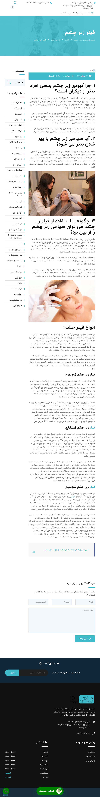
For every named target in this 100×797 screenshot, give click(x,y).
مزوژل (19, 283)
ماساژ (19, 266)
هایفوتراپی (17, 305)
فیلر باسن (17, 212)
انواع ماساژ (17, 130)
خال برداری (17, 175)
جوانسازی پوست (15, 170)
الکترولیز (18, 119)
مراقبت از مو (16, 271)
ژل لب (19, 201)
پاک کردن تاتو (16, 142)
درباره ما (91, 752)
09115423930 (86, 733)
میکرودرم (18, 294)
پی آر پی (18, 147)
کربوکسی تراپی (15, 229)
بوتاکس (18, 136)
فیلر (92, 428)
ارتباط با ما (90, 761)
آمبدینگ (18, 108)
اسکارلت (18, 114)
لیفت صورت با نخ (14, 260)
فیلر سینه (17, 218)
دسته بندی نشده (14, 181)
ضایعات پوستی (15, 207)
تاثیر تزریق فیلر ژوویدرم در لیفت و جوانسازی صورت (66, 549)
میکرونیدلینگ (16, 300)
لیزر (20, 243)
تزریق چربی (17, 153)
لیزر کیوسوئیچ (15, 249)
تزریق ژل (18, 159)
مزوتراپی (18, 277)
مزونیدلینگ (17, 288)
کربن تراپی (17, 223)
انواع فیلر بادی (15, 125)
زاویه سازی (17, 187)
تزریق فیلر (52, 76)
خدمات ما (90, 756)
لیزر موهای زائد (15, 255)
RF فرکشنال (17, 102)
